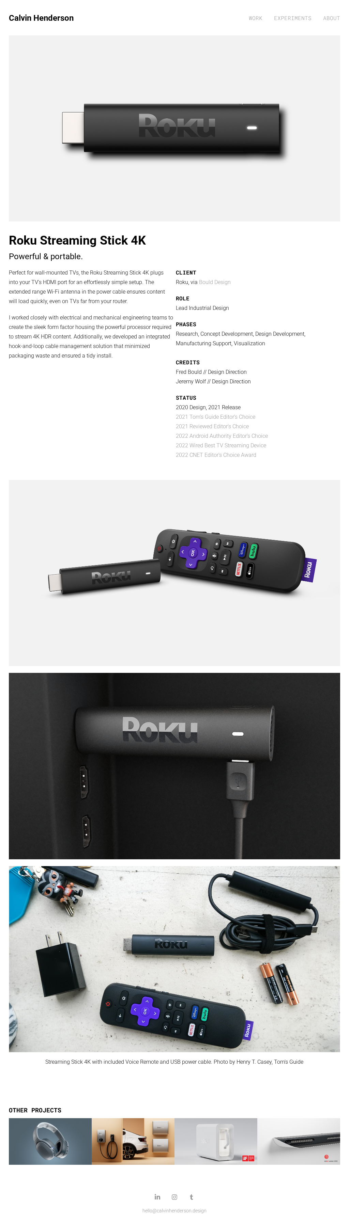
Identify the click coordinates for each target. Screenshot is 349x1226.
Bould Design (215, 281)
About (331, 17)
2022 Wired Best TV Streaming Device (221, 445)
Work (255, 17)
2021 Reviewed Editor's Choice (212, 426)
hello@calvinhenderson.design (174, 1210)
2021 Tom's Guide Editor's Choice (215, 416)
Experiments (293, 17)
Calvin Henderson (41, 17)
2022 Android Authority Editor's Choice (222, 435)
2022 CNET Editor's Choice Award (216, 454)
